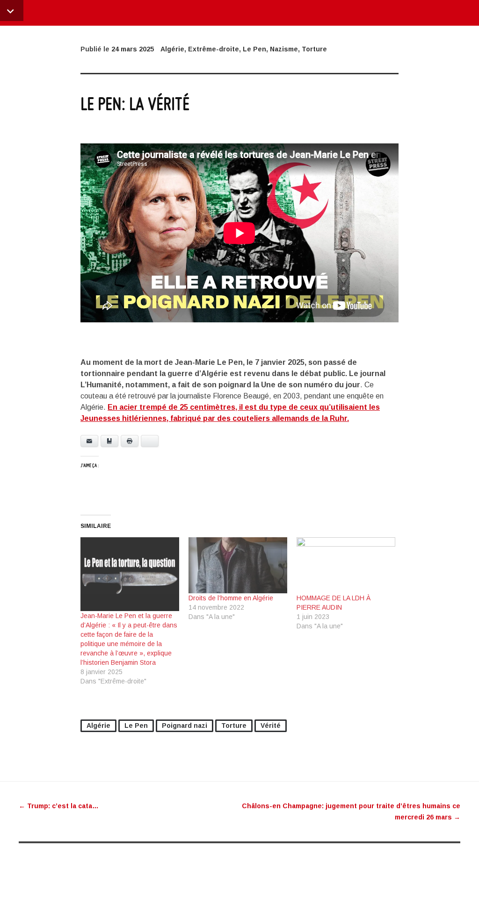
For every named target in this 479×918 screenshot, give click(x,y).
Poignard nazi (184, 725)
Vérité (271, 725)
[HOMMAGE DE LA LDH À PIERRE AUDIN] (346, 565)
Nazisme (284, 49)
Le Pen (254, 49)
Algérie (172, 49)
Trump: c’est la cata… (59, 806)
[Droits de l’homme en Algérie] (238, 565)
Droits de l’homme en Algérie (231, 598)
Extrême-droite (213, 49)
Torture (314, 49)
